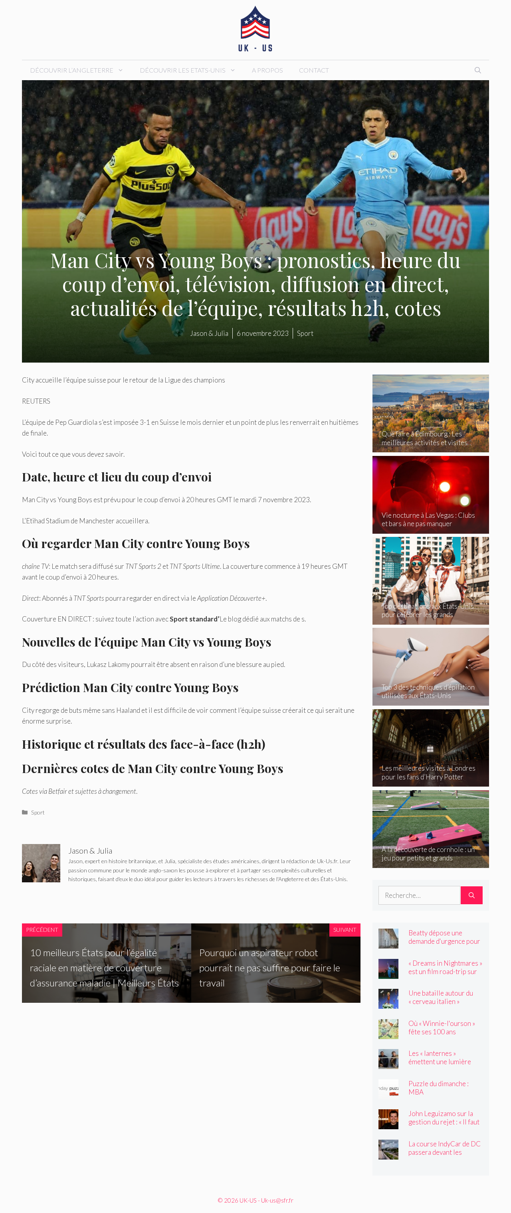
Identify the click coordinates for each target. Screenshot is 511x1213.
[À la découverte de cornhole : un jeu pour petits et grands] (430, 862)
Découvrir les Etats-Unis (183, 70)
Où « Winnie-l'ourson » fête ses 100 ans (441, 1027)
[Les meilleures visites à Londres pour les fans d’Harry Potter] (430, 781)
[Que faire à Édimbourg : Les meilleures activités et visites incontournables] (430, 447)
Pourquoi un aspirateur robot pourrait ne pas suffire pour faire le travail (269, 968)
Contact (314, 70)
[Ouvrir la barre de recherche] (478, 70)
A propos (267, 70)
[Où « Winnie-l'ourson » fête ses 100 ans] (388, 1033)
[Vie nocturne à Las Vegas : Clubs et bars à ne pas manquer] (430, 528)
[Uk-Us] (255, 29)
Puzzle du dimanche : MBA (438, 1087)
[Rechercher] (471, 895)
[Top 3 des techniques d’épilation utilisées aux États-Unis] (430, 700)
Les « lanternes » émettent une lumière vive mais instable (439, 1061)
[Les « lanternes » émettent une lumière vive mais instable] (388, 1063)
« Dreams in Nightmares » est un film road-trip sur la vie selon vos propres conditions (445, 975)
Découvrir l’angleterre (71, 70)
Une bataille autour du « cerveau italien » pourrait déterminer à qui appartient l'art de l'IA (445, 1005)
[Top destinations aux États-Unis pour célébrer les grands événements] (430, 619)
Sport (38, 812)
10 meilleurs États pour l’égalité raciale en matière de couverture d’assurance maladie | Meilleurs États (104, 968)
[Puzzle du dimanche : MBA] (388, 1093)
